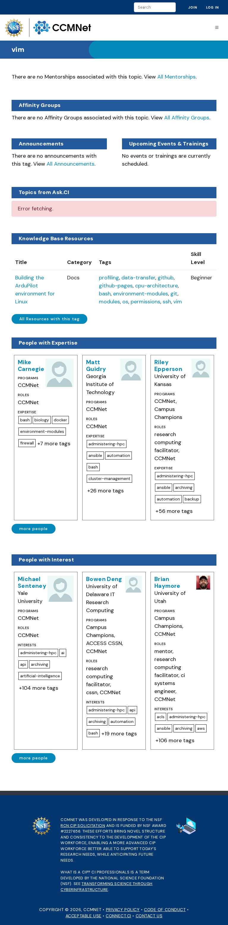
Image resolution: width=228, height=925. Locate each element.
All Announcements (70, 163)
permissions (145, 301)
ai (62, 652)
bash (105, 293)
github (166, 277)
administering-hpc (106, 444)
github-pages (116, 285)
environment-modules (140, 293)
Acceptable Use (84, 915)
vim (177, 301)
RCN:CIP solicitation (83, 825)
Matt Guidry (96, 366)
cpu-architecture (156, 285)
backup (192, 499)
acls (160, 716)
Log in (212, 7)
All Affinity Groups (186, 117)
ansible (95, 455)
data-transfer (138, 277)
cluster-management (109, 478)
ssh (167, 301)
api (23, 664)
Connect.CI (118, 915)
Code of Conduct (165, 909)
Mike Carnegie (31, 366)
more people (33, 528)
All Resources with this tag (49, 318)
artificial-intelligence (40, 675)
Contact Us (149, 915)
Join (192, 7)
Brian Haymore (167, 582)
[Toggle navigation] (217, 27)
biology (41, 420)
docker (60, 420)
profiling (109, 277)
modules (109, 301)
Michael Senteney (32, 582)
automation (118, 455)
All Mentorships (176, 76)
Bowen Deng (104, 579)
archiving (183, 487)
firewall (27, 443)
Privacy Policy (123, 909)
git (174, 293)
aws (201, 728)
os (125, 301)
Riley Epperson (168, 366)
